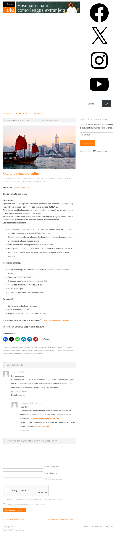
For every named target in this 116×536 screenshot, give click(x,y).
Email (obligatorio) (51, 473)
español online (15, 350)
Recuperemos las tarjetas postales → (62, 519)
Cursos (21, 113)
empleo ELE (61, 347)
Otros (44, 181)
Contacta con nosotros (92, 526)
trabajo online (37, 353)
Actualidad (50, 178)
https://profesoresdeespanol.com (45, 418)
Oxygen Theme (18, 530)
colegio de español (17, 347)
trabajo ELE (27, 353)
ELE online (52, 347)
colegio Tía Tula (31, 347)
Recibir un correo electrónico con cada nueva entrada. (27, 504)
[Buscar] (106, 103)
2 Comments (39, 178)
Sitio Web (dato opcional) (53, 479)
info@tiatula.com (42, 426)
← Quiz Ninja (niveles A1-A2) (13, 519)
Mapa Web (109, 526)
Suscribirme (88, 143)
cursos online (42, 347)
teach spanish (8, 353)
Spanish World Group (22, 187)
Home (15, 120)
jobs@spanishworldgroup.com (57, 320)
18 (36, 120)
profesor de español (41, 350)
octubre (29, 120)
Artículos (7, 113)
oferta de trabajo (27, 350)
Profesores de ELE (10, 178)
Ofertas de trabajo (34, 181)
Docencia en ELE (61, 178)
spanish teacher (67, 350)
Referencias (38, 113)
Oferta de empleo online (21, 173)
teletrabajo (18, 353)
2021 (22, 120)
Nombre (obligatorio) (52, 466)
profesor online (54, 350)
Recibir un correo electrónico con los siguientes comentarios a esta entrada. (35, 499)
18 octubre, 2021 (25, 178)
